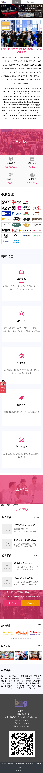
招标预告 (8, 686)
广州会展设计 (29, 679)
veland (25, 771)
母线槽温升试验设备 (13, 679)
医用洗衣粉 (26, 681)
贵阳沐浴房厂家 (21, 683)
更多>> (36, 517)
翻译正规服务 (14, 681)
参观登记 (30, 603)
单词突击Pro (13, 676)
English (32, 2)
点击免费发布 (21, 509)
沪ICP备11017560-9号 (33, 764)
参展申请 (12, 603)
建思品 (3, 676)
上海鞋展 (8, 688)
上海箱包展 (30, 688)
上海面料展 (30, 686)
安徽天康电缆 (26, 676)
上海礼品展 (19, 688)
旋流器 (9, 683)
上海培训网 (19, 686)
